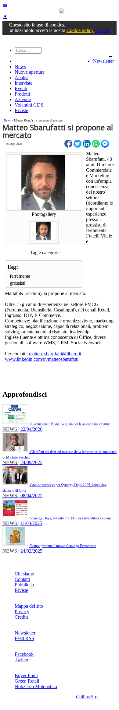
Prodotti (22, 94)
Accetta (102, 30)
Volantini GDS (29, 104)
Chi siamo (24, 573)
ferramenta (20, 276)
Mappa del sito (29, 606)
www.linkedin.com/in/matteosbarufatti (41, 359)
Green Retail (27, 681)
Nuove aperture (30, 72)
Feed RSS (24, 638)
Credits (21, 617)
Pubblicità (24, 584)
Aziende (23, 99)
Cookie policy (80, 30)
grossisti (17, 283)
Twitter (21, 659)
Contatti (22, 579)
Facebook (24, 654)
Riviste (21, 110)
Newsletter (103, 61)
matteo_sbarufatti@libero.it (55, 353)
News (20, 66)
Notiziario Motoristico (36, 686)
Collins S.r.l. (88, 696)
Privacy (22, 611)
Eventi (21, 88)
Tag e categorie (45, 252)
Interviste (23, 83)
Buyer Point (26, 675)
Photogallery (44, 214)
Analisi (21, 77)
